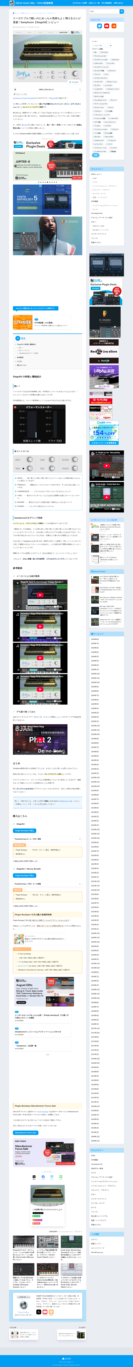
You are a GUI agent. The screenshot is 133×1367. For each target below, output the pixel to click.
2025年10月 (95, 682)
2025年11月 (95, 678)
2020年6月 (95, 946)
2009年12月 (95, 1137)
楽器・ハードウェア (100, 197)
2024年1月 (95, 773)
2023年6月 (95, 803)
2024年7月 (95, 747)
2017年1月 (95, 1054)
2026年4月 (95, 656)
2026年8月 (95, 639)
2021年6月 (95, 907)
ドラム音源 (109, 111)
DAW (95, 178)
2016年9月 (95, 1067)
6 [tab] (49, 182)
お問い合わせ (118, 3)
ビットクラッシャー (110, 122)
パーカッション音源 (99, 118)
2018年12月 (95, 989)
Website (51, 1315)
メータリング (112, 140)
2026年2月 (95, 665)
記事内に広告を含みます (46, 89)
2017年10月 (95, 1033)
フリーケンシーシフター (100, 129)
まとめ (19, 361)
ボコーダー (97, 136)
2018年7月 (95, 1007)
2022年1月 (95, 877)
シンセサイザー (98, 89)
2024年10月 (95, 734)
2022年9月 (95, 842)
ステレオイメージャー (113, 89)
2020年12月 (95, 933)
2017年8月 (95, 1041)
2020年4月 (95, 955)
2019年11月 (95, 963)
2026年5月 (95, 652)
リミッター (114, 148)
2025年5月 (95, 704)
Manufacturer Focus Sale (25, 1133)
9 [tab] (56, 182)
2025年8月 (95, 691)
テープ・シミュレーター (100, 103)
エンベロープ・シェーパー (101, 67)
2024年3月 (95, 765)
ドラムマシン (98, 111)
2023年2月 (95, 821)
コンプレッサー (98, 81)
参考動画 (20, 357)
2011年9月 (95, 1093)
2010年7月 (95, 1115)
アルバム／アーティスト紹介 (102, 218)
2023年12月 (95, 778)
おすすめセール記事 (80, 3)
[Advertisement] (47, 281)
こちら (58, 717)
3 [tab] (43, 182)
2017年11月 (95, 1028)
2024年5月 (95, 756)
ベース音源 (97, 133)
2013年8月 (95, 1080)
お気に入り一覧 (94, 3)
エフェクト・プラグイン (101, 190)
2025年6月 (95, 700)
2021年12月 (95, 881)
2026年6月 (95, 648)
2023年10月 (95, 786)
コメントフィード (97, 1248)
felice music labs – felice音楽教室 (34, 3)
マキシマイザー (109, 136)
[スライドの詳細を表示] (47, 166)
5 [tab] (47, 182)
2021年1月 (95, 929)
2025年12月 (95, 674)
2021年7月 (95, 903)
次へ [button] (80, 166)
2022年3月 (95, 868)
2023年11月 (95, 782)
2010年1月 (95, 1132)
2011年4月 (95, 1098)
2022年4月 (95, 864)
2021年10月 (95, 890)
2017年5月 (95, 1046)
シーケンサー (108, 85)
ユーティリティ (98, 144)
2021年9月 (95, 894)
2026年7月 (95, 643)
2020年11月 (95, 938)
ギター (93, 222)
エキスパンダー (98, 63)
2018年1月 (95, 1024)
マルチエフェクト (99, 140)
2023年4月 (95, 812)
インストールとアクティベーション (105, 205)
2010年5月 (95, 1119)
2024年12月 (95, 726)
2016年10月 (95, 1063)
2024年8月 (95, 743)
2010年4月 (95, 1124)
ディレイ (110, 107)
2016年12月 (95, 1059)
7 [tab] (52, 182)
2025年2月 (95, 717)
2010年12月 (95, 1106)
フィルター (97, 125)
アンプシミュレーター (100, 56)
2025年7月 (95, 695)
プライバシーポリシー (66, 1362)
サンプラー (97, 85)
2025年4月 (95, 708)
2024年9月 (95, 739)
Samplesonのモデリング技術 (28, 353)
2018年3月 (95, 1020)
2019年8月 (95, 972)
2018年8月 (95, 1002)
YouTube (45, 1315)
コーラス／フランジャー (100, 78)
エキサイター (115, 59)
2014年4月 (95, 1076)
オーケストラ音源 (99, 70)
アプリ (95, 182)
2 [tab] (40, 182)
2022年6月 (95, 855)
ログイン (94, 1239)
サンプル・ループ (99, 193)
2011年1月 (95, 1102)
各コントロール (24, 350)
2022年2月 (95, 873)
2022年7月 (95, 851)
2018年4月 (95, 1015)
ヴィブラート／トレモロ (100, 59)
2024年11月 (95, 730)
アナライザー (104, 52)
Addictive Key (66, 801)
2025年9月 (95, 687)
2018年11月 (95, 994)
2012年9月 (95, 1085)
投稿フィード (96, 1244)
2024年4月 (95, 760)
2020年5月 (95, 950)
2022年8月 (95, 847)
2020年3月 (95, 959)
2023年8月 (95, 795)
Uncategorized (96, 213)
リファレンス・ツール (100, 148)
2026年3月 (95, 661)
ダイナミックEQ (98, 96)
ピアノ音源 (97, 122)
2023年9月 (95, 790)
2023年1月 (95, 825)
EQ (95, 52)
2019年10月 (95, 968)
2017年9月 (95, 1037)
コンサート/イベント (99, 234)
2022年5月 (95, 860)
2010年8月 (95, 1110)
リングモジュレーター (100, 151)
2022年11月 (95, 834)
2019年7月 (95, 977)
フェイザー (108, 125)
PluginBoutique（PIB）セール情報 (28, 884)
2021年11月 (95, 886)
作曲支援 (113, 151)
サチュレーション (112, 81)
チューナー (114, 100)
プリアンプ (115, 129)
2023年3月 (95, 816)
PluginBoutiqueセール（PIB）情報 (28, 839)
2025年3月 (95, 713)
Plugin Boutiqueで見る (24, 831)
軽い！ (21, 347)
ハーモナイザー (114, 118)
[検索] (122, 11)
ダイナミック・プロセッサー (102, 92)
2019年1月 (95, 985)
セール (95, 209)
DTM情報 (94, 201)
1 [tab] (38, 182)
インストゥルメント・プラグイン (70, 1232)
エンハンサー (111, 63)
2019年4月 (95, 981)
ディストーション (99, 107)
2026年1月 (95, 669)
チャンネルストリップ (100, 100)
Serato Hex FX (23, 966)
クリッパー (97, 74)
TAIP (20, 962)
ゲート (107, 74)
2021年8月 (95, 899)
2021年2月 (95, 925)
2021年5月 (95, 912)
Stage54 (53, 98)
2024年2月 (95, 769)
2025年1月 (95, 721)
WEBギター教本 (98, 226)
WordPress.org (97, 1252)
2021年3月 (95, 920)
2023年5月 (95, 808)
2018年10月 (95, 998)
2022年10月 (95, 838)
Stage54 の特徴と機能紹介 (26, 344)
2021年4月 (95, 916)
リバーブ (109, 144)
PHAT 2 (38, 717)
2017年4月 (95, 1050)
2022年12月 (95, 829)
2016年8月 (95, 1072)
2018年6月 (95, 1011)
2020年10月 (95, 942)
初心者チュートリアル (101, 230)
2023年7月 (95, 799)
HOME (67, 1359)
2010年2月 (95, 1128)
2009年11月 (95, 1141)
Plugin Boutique (28, 98)
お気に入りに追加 (21, 94)
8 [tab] (54, 182)
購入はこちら (21, 365)
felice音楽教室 (107, 3)
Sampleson (17, 98)
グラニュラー (112, 70)
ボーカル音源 (108, 133)
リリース (94, 238)
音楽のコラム (96, 242)
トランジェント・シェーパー (102, 115)
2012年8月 (95, 1089)
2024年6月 (95, 752)
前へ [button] (15, 166)
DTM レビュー (96, 174)
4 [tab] (45, 182)
